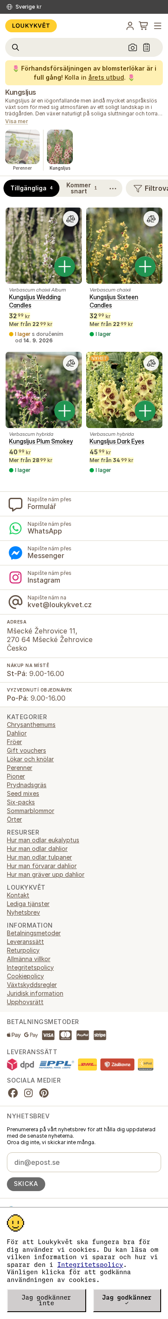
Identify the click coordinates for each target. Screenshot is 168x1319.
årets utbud (106, 77)
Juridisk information (35, 993)
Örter (14, 819)
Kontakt (18, 895)
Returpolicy (23, 950)
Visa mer (16, 121)
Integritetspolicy (90, 1264)
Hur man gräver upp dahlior (45, 874)
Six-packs (21, 802)
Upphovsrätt (25, 1002)
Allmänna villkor (28, 958)
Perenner (19, 767)
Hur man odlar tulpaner (39, 857)
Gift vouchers (26, 750)
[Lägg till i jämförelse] (70, 219)
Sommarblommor (30, 810)
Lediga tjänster (28, 903)
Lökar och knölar (30, 759)
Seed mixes (23, 793)
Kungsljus (20, 92)
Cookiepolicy (25, 976)
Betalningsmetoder (34, 933)
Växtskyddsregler (32, 984)
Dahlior (17, 733)
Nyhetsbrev (23, 912)
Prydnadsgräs (27, 784)
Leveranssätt (25, 941)
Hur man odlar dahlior (37, 848)
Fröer (14, 741)
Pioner (16, 776)
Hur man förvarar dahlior (42, 865)
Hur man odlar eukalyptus (43, 840)
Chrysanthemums (31, 724)
